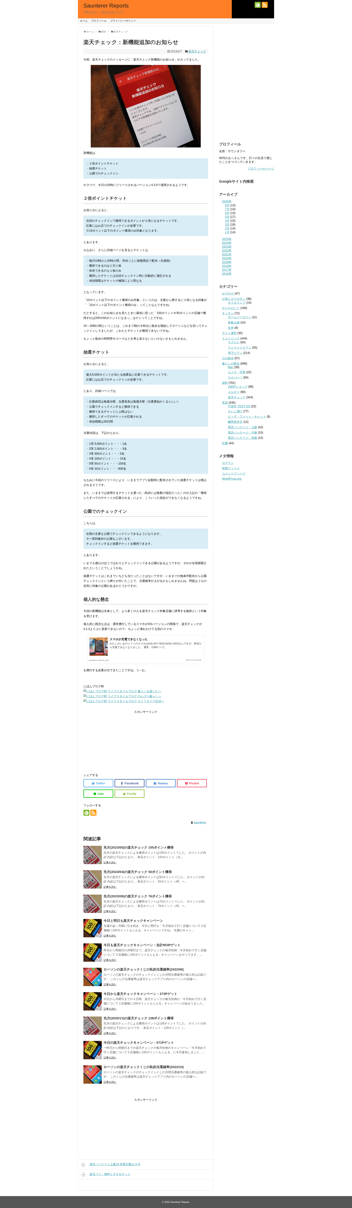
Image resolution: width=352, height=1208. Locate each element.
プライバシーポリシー (123, 20)
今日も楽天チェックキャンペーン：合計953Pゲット (142, 945)
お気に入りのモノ (233, 298)
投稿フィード (231, 468)
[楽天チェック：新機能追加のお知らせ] (161, 783)
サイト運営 (229, 333)
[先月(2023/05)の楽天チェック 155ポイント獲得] (92, 855)
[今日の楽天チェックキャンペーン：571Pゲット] (92, 1050)
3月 (227, 224)
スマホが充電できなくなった (129, 639)
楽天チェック (197, 51)
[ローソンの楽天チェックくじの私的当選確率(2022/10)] (92, 1074)
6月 (227, 213)
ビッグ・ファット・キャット (247, 416)
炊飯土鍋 (234, 322)
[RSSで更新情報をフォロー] (265, 5)
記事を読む (110, 862)
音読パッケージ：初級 (242, 437)
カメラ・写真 (236, 372)
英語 (225, 402)
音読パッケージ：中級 (242, 432)
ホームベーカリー (239, 317)
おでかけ (228, 293)
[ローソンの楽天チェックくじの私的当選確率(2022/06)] (92, 977)
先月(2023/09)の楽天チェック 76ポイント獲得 (138, 896)
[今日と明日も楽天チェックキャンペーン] (92, 928)
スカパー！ (235, 377)
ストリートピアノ (239, 347)
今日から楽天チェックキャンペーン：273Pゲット (140, 994)
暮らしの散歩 (231, 363)
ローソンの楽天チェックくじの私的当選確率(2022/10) (144, 1067)
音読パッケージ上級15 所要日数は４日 (114, 1164)
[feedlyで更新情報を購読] (258, 5)
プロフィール (99, 20)
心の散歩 (228, 358)
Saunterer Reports (106, 6)
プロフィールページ (261, 168)
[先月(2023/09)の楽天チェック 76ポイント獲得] (92, 904)
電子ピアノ (235, 352)
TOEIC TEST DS (239, 406)
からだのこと (231, 308)
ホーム (84, 20)
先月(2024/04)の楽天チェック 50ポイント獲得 (138, 872)
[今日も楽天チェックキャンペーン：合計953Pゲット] (92, 952)
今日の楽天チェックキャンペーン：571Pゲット (139, 1042)
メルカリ (234, 392)
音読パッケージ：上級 (242, 427)
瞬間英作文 (235, 421)
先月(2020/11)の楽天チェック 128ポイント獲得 (139, 1018)
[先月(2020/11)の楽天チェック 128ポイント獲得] (92, 1026)
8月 (227, 205)
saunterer (200, 822)
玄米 (231, 327)
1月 (227, 232)
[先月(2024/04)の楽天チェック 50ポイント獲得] (92, 879)
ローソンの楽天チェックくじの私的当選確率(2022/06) (144, 969)
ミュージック (231, 338)
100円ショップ (237, 386)
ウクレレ (234, 342)
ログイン (228, 463)
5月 (227, 216)
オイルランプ (236, 302)
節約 (225, 382)
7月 (227, 209)
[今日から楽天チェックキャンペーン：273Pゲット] (92, 1001)
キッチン (228, 313)
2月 (227, 228)
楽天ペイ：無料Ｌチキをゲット (110, 1174)
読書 (225, 443)
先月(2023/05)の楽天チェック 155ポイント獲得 (139, 847)
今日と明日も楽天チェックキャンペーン (133, 920)
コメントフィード (233, 473)
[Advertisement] (146, 740)
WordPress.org (231, 478)
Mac (230, 367)
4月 (227, 220)
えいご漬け (235, 411)
